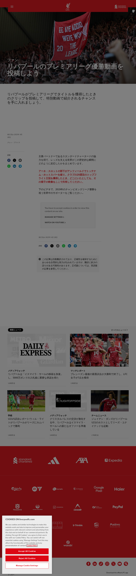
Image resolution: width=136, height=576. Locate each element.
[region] (27, 545)
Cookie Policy (32, 546)
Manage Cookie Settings (27, 566)
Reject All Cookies (27, 558)
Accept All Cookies (27, 551)
